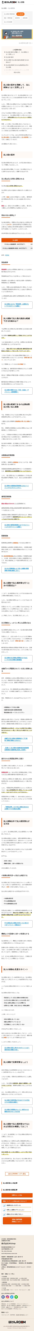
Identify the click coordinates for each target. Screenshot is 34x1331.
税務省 (7, 255)
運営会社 (3, 1304)
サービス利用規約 (11, 1304)
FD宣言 (3, 1307)
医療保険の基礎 (14, 1278)
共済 (29, 1290)
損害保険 (25, 18)
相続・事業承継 (8, 18)
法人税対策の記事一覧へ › (26, 43)
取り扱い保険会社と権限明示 (14, 1305)
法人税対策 (20, 14)
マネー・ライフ (14, 1290)
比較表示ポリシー (26, 1305)
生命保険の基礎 (5, 1278)
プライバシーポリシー (22, 1304)
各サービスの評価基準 (6, 1308)
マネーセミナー (23, 1290)
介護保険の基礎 (25, 1280)
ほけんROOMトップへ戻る (17, 1174)
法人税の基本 (10, 57)
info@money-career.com (10, 1253)
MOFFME (12, 1315)
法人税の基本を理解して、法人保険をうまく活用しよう (17, 53)
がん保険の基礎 (23, 1278)
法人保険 (21, 2)
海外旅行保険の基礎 (6, 1285)
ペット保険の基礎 (16, 1285)
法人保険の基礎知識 (9, 14)
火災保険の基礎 (25, 1284)
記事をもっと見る (17, 1195)
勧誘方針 (3, 1305)
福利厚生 (17, 18)
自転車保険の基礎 (15, 1284)
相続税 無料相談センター (22, 1315)
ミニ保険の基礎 (26, 1285)
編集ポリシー (9, 1307)
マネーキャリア (5, 1315)
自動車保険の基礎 (5, 1284)
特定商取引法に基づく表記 (20, 1307)
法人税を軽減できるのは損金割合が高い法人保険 (17, 66)
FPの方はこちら (17, 1308)
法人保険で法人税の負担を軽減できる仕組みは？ (17, 61)
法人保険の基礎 (5, 1290)
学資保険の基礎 (5, 1280)
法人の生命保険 (8, 22)
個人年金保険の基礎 (15, 1280)
